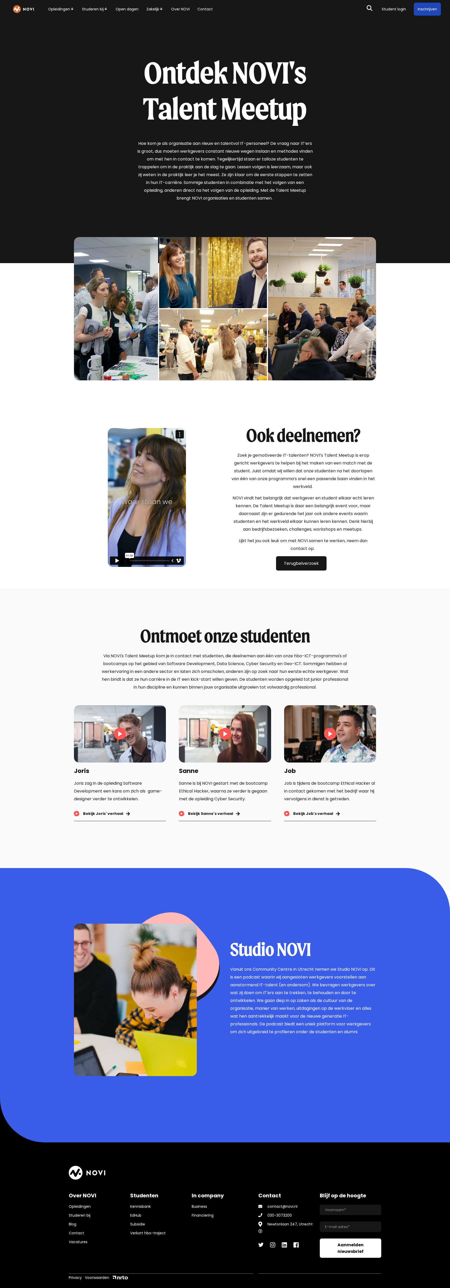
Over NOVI (180, 9)
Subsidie (137, 1224)
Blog (72, 1224)
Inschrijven (427, 9)
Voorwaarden (97, 1277)
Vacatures (78, 1241)
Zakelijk (152, 9)
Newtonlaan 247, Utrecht (290, 1224)
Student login (394, 9)
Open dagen (127, 9)
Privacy (75, 1277)
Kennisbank (140, 1206)
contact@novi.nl (282, 1206)
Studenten (144, 1196)
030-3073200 (279, 1215)
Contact (205, 9)
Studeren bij (93, 9)
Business (199, 1206)
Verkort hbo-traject (148, 1233)
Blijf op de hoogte (343, 1196)
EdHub (135, 1215)
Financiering (203, 1215)
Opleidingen (59, 9)
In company (208, 1196)
